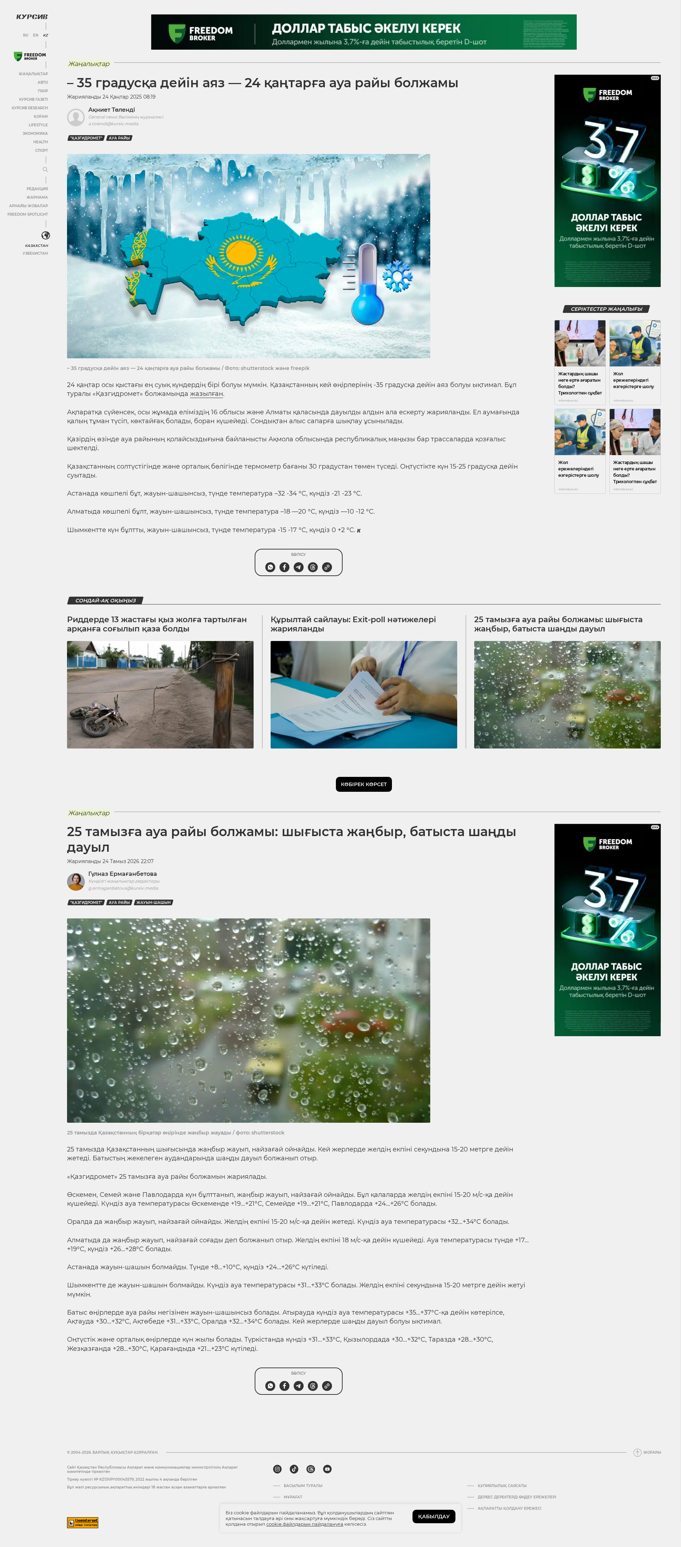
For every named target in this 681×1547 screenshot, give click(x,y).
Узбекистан (35, 253)
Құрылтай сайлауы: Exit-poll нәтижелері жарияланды (353, 624)
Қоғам (41, 116)
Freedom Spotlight (27, 214)
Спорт (41, 150)
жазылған (206, 394)
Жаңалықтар (33, 74)
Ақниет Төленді (111, 109)
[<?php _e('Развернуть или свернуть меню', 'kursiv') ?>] (45, 235)
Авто (43, 82)
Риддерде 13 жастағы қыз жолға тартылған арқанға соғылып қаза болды (157, 624)
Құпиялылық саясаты (502, 1486)
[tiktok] (294, 1469)
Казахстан (36, 245)
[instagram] (277, 1469)
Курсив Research (30, 108)
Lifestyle (38, 125)
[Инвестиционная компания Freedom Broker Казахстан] (30, 56)
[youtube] (327, 1469)
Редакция (37, 189)
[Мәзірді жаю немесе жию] (45, 170)
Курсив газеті (33, 99)
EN (35, 35)
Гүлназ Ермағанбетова (122, 874)
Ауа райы (119, 138)
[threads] (310, 1469)
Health (40, 142)
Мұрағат (293, 1497)
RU (25, 35)
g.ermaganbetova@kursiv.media (123, 888)
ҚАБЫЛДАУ (434, 1516)
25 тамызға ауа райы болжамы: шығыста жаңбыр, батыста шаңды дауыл (558, 624)
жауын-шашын (154, 902)
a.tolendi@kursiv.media (113, 123)
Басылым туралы (303, 1486)
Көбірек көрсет (364, 784)
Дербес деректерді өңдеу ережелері (517, 1497)
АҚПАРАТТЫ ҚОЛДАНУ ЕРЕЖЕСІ (509, 1509)
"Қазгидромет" (86, 138)
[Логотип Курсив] (32, 16)
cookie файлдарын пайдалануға (304, 1524)
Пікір (43, 91)
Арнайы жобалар (28, 206)
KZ (45, 35)
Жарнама (37, 197)
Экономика (35, 133)
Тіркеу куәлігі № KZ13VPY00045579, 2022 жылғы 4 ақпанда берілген (132, 1479)
